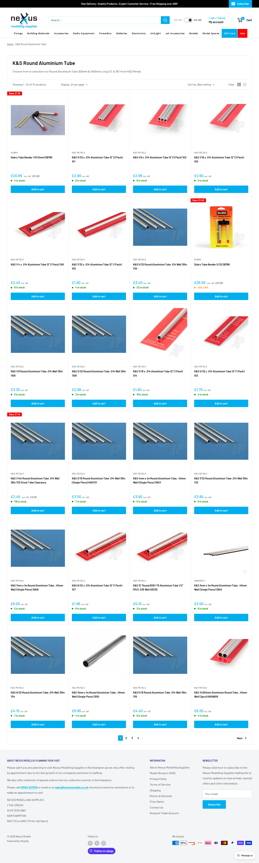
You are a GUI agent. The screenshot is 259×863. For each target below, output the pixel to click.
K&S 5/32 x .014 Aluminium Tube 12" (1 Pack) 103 (219, 373)
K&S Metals (78, 152)
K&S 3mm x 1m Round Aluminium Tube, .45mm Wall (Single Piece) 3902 (220, 587)
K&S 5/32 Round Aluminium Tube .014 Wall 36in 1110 (160, 266)
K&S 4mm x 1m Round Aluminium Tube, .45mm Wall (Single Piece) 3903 (159, 480)
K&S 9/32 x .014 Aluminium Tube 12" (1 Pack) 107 (97, 587)
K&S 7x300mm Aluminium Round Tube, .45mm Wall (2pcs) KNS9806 (220, 694)
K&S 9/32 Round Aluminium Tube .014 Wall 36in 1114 (38, 694)
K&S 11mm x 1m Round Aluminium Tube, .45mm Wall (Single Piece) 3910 (98, 694)
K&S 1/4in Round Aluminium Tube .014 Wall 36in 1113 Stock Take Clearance (35, 480)
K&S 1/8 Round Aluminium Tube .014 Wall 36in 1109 (37, 373)
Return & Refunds (161, 796)
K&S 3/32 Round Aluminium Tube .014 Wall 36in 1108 (99, 373)
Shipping (155, 790)
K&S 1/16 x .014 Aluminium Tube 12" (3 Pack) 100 (219, 159)
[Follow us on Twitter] (96, 843)
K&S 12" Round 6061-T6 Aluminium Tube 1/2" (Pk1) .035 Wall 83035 (158, 587)
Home (10, 44)
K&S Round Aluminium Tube (31, 44)
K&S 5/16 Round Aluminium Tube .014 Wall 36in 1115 (159, 694)
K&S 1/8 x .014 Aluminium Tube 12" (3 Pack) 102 (159, 157)
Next (240, 738)
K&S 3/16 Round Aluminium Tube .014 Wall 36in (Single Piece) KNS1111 (98, 480)
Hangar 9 (199, 580)
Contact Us (156, 807)
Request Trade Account (164, 813)
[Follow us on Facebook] (90, 843)
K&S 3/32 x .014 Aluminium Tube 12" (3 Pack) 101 (97, 159)
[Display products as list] (244, 84)
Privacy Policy (158, 778)
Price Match (157, 801)
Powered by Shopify (18, 841)
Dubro (14, 152)
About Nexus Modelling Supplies (170, 767)
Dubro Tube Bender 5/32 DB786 (212, 264)
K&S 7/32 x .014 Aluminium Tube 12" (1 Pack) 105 (97, 266)
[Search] (165, 20)
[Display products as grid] (239, 84)
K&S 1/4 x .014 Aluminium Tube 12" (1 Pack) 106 (37, 264)
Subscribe (243, 3)
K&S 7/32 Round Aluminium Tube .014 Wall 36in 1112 (221, 480)
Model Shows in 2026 (162, 773)
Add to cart (37, 189)
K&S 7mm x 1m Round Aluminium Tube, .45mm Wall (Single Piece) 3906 (37, 587)
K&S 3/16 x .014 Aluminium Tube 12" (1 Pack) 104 (158, 373)
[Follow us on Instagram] (103, 843)
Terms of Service (160, 784)
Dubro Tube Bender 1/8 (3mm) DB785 (31, 157)
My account (216, 22)
